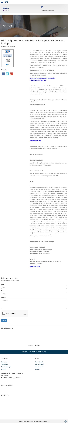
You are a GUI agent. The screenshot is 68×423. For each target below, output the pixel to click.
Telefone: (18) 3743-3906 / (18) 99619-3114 (11, 377)
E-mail (2, 291)
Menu (5, 2)
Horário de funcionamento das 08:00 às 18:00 (34, 352)
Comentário (3, 297)
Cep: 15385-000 (4, 375)
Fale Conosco (43, 9)
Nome (2, 284)
